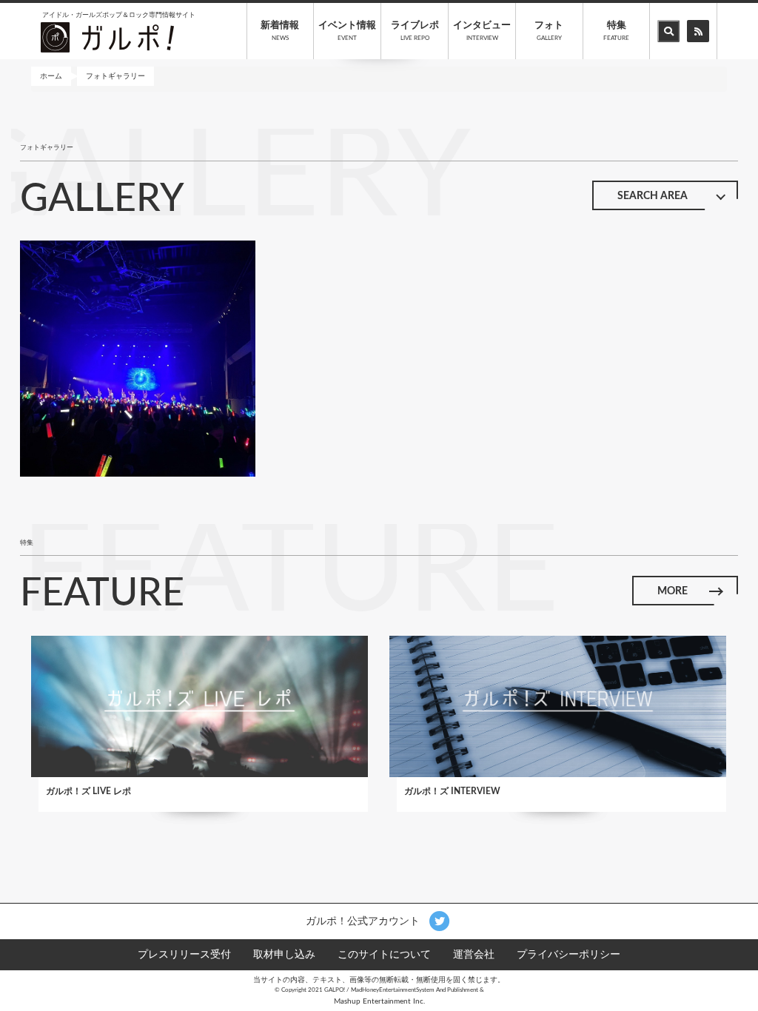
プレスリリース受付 (184, 955)
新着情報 (280, 31)
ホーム (51, 76)
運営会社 (473, 955)
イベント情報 (347, 31)
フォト (548, 31)
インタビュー (482, 31)
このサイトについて (384, 955)
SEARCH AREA (652, 196)
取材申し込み (284, 955)
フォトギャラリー (115, 76)
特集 (616, 31)
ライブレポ (415, 31)
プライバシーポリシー (568, 955)
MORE (672, 591)
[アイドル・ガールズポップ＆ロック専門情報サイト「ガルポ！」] (107, 37)
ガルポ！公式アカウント (364, 921)
